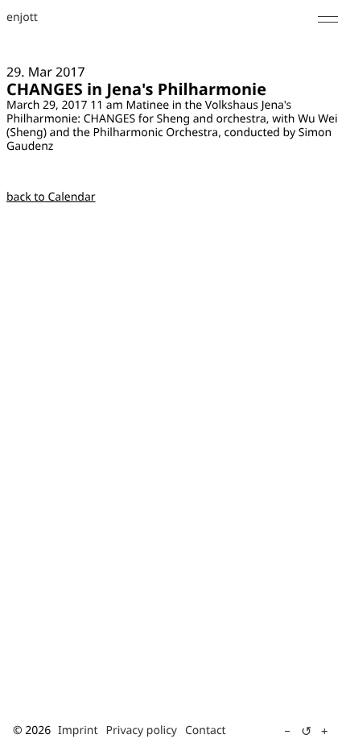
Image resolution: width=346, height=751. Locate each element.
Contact (205, 730)
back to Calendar (51, 197)
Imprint (78, 730)
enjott (22, 18)
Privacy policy (142, 730)
